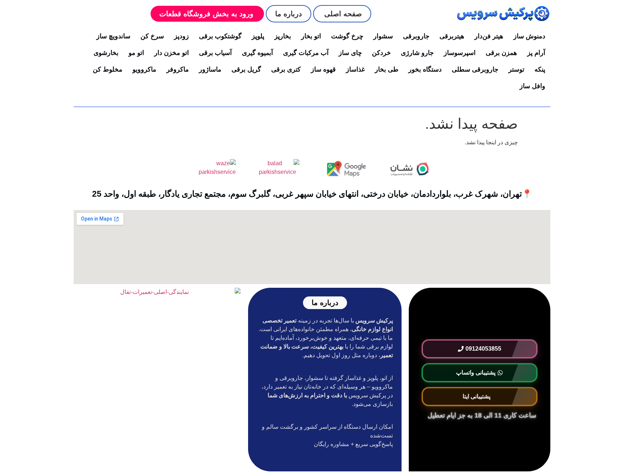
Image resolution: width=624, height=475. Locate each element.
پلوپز (258, 36)
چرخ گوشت (347, 36)
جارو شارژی (417, 52)
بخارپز (282, 36)
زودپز (181, 36)
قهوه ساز (323, 69)
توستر (516, 69)
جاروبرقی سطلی (475, 69)
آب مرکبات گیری (306, 52)
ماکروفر (177, 69)
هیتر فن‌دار (488, 36)
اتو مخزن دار (171, 52)
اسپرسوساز (460, 52)
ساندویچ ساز (113, 36)
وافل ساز (532, 86)
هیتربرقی (451, 36)
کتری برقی (286, 69)
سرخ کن (152, 36)
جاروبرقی (416, 36)
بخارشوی (106, 52)
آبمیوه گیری (257, 52)
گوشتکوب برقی (220, 36)
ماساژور (210, 69)
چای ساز (350, 52)
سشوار (383, 36)
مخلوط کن (107, 69)
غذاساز (355, 69)
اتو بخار (311, 36)
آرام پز (536, 52)
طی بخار (386, 69)
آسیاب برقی (215, 52)
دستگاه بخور (425, 69)
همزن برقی (501, 52)
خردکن (381, 52)
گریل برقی (246, 69)
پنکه (539, 69)
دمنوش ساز (529, 36)
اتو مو (136, 52)
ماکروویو (144, 69)
